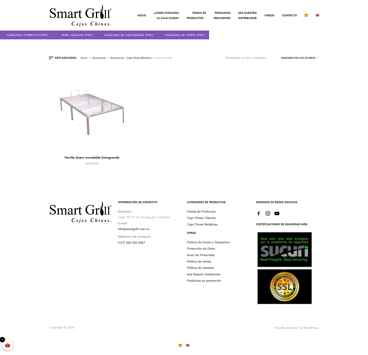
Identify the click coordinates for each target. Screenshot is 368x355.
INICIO (141, 15)
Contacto (289, 15)
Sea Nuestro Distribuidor (204, 274)
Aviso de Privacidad (200, 255)
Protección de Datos (201, 248)
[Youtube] (277, 213)
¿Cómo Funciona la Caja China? (166, 15)
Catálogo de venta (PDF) (184, 35)
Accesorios (99, 58)
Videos (269, 15)
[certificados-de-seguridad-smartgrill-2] (284, 287)
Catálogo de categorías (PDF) (128, 35)
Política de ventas (199, 261)
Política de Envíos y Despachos (208, 242)
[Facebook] (258, 213)
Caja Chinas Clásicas (201, 217)
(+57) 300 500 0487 (131, 242)
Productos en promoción (204, 280)
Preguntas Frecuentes (222, 15)
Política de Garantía (200, 267)
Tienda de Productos (201, 211)
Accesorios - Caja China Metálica (130, 58)
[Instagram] (267, 213)
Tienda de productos (196, 15)
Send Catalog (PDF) (76, 35)
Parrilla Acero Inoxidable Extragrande (92, 157)
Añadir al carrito (133, 73)
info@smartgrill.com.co (134, 229)
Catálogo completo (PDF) (27, 35)
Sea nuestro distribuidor (247, 15)
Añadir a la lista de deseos (125, 72)
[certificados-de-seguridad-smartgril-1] (284, 250)
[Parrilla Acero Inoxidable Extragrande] (92, 109)
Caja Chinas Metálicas (202, 224)
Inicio (83, 58)
